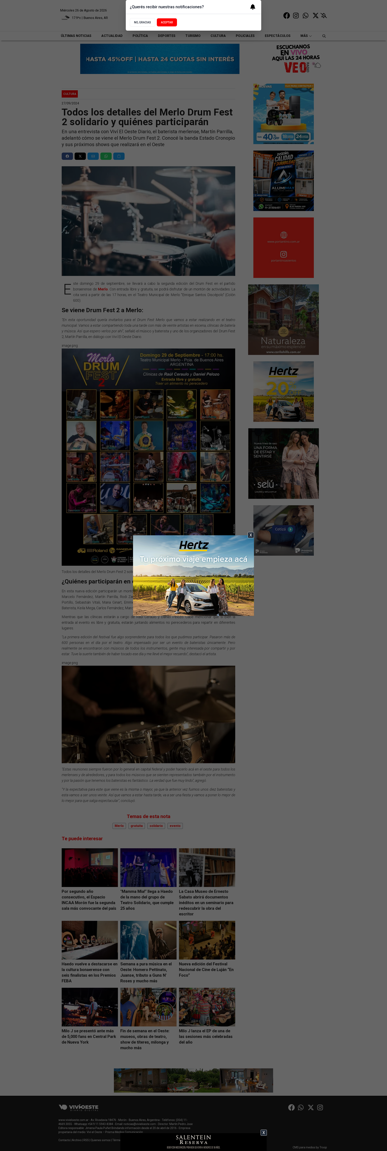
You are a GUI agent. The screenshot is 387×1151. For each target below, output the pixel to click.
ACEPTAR (167, 22)
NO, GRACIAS (142, 22)
